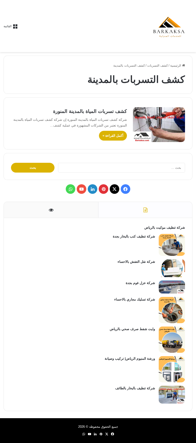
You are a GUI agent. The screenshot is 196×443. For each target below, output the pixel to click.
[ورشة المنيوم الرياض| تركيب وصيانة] (172, 369)
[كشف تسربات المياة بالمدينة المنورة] (159, 124)
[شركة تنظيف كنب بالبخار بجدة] (172, 245)
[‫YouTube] (81, 189)
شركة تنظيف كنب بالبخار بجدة (134, 236)
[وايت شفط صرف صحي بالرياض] (172, 340)
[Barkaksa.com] (169, 26)
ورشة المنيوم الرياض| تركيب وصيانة (130, 358)
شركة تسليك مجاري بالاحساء (134, 299)
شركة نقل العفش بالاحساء (136, 262)
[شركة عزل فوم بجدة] (172, 287)
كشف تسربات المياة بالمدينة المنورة (90, 111)
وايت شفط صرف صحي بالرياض (132, 329)
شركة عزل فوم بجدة (140, 283)
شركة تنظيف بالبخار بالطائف (135, 388)
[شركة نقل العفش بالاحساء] (172, 268)
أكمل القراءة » (113, 135)
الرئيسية (176, 65)
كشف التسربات (157, 65)
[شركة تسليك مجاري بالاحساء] (172, 310)
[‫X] (114, 189)
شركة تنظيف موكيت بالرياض (164, 227)
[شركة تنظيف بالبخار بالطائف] (172, 395)
